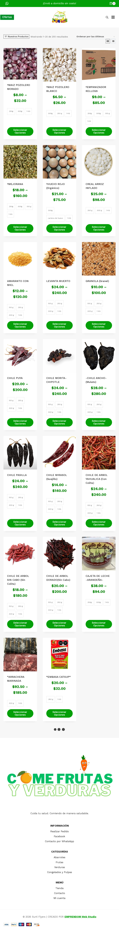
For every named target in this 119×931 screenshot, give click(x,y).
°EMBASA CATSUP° (58, 676)
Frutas (59, 862)
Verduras (59, 867)
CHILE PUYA (15, 378)
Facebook (59, 836)
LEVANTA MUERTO (58, 281)
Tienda (59, 888)
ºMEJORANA (15, 184)
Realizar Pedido (59, 831)
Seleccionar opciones (20, 131)
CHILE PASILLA (17, 474)
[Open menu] (114, 17)
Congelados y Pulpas (59, 872)
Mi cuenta (59, 898)
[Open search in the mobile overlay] (107, 17)
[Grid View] (108, 41)
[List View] (113, 41)
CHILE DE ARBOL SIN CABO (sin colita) (18, 579)
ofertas (7, 17)
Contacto (59, 893)
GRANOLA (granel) (97, 281)
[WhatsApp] (6, 3)
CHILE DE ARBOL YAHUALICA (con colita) (97, 478)
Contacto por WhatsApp (59, 841)
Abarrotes (59, 857)
